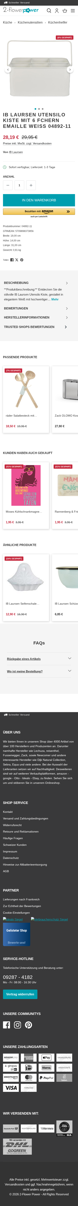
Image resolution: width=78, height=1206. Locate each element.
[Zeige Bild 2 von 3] (39, 109)
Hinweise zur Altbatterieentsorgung (25, 864)
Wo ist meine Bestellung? (28, 671)
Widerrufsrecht (12, 825)
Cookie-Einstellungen (16, 912)
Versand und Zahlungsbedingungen (25, 818)
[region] (39, 69)
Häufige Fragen (13, 838)
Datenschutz (11, 858)
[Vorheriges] (8, 69)
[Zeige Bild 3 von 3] (42, 109)
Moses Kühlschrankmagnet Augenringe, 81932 (26, 512)
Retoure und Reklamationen (21, 831)
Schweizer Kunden (15, 844)
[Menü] (73, 10)
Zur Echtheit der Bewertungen (22, 906)
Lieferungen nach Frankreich (21, 899)
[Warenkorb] (65, 10)
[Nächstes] (70, 69)
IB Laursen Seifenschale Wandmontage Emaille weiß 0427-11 (23, 604)
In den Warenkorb (39, 200)
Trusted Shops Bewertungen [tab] (29, 328)
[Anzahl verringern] (8, 185)
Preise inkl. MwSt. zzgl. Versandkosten (27, 143)
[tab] (36, 291)
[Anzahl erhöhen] (31, 185)
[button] (39, 213)
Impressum (10, 851)
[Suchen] (49, 11)
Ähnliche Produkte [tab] (24, 545)
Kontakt (8, 811)
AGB (6, 871)
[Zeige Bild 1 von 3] (35, 109)
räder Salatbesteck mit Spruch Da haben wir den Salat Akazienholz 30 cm (26, 416)
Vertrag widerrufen (21, 994)
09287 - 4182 (18, 977)
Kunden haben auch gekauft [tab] (32, 453)
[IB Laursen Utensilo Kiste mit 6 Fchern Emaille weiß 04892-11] (39, 69)
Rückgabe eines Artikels (27, 659)
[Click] (21, 10)
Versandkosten (14, 1184)
